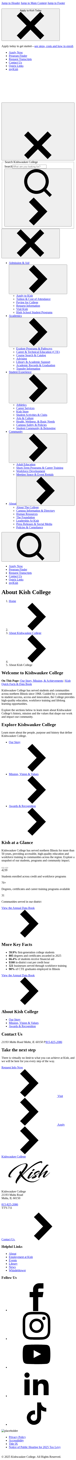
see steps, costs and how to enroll (53, 46)
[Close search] (30, 243)
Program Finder (18, 55)
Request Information (28, 305)
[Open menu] (38, 131)
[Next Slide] (6, 867)
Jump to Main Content (34, 3)
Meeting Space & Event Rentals (34, 474)
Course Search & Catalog (31, 355)
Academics (15, 315)
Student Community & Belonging (36, 428)
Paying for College (27, 302)
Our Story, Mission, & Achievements (41, 680)
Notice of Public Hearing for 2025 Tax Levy (35, 1447)
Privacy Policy (17, 1437)
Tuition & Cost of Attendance (33, 299)
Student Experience (20, 372)
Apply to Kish (24, 295)
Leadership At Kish (27, 520)
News (12, 1267)
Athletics (21, 404)
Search (8, 166)
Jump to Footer (56, 3)
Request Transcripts (20, 59)
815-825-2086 (54, 1042)
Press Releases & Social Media (34, 524)
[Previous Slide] (2, 867)
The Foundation (25, 517)
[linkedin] (36, 1395)
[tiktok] (36, 1424)
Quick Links (16, 65)
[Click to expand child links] (38, 279)
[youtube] (36, 1367)
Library (13, 1263)
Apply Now (16, 52)
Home (12, 601)
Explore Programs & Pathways (34, 348)
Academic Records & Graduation (35, 365)
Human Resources (27, 514)
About (12, 503)
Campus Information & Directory (35, 510)
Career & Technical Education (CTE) (38, 351)
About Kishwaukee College (25, 633)
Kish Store (22, 411)
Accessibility (16, 1440)
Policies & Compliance (29, 527)
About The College (27, 507)
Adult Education (25, 464)
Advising (21, 358)
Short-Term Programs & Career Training (39, 467)
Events (13, 1260)
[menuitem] (42, 52)
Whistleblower (17, 1270)
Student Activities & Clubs (31, 414)
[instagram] (36, 1338)
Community (16, 431)
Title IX (13, 1443)
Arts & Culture (25, 418)
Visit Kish (22, 309)
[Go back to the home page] (29, 100)
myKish (13, 69)
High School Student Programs (34, 312)
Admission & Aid (19, 262)
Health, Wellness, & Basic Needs (35, 421)
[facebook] (36, 1310)
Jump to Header (10, 3)
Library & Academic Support (33, 362)
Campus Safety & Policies (31, 424)
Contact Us (15, 62)
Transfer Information (28, 368)
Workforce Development (30, 471)
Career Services (25, 408)
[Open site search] (30, 547)
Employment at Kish (21, 1257)
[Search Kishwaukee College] (38, 198)
